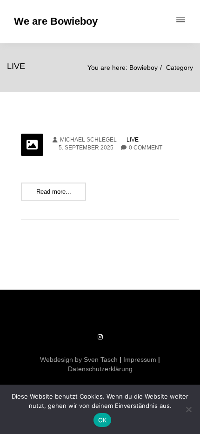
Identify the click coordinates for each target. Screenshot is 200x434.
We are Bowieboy (56, 21)
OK (102, 420)
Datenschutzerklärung (100, 369)
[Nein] (188, 409)
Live (133, 139)
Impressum (139, 359)
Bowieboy (143, 67)
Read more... (53, 191)
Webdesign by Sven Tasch (79, 359)
